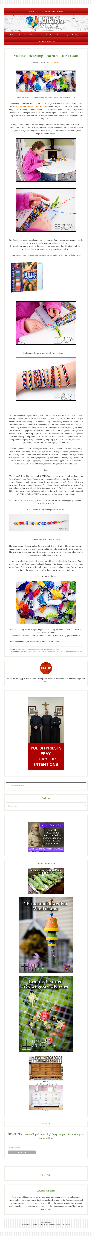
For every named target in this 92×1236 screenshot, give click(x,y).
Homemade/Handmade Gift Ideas (37, 649)
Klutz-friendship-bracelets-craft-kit (73, 651)
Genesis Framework (55, 1224)
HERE (78, 255)
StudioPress (66, 1224)
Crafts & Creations (21, 649)
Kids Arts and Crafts (53, 649)
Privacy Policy (46, 1175)
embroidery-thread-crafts (25, 651)
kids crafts (60, 651)
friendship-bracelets (38, 651)
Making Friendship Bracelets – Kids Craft (46, 55)
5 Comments (55, 62)
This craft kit (15, 629)
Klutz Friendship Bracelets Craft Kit (37, 255)
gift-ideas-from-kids (50, 651)
